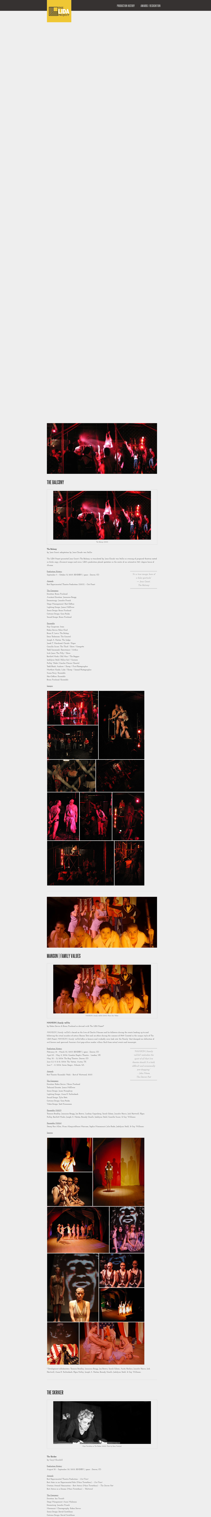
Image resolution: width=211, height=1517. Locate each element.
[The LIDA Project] (59, 22)
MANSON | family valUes (64, 956)
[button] (72, 708)
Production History (126, 6)
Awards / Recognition (151, 6)
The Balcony (55, 482)
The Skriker (55, 1392)
